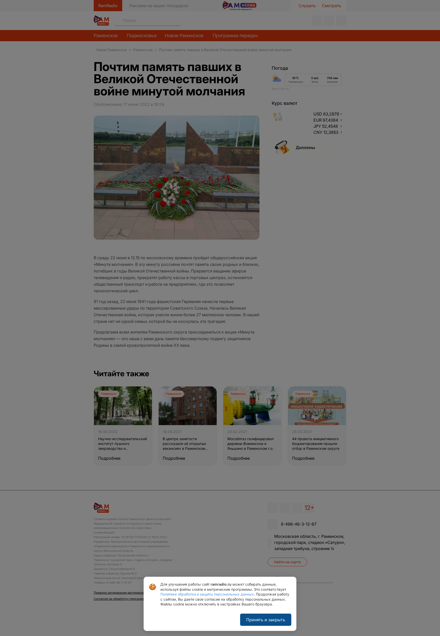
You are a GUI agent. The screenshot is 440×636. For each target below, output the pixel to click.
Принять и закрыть (265, 619)
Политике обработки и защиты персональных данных (207, 594)
